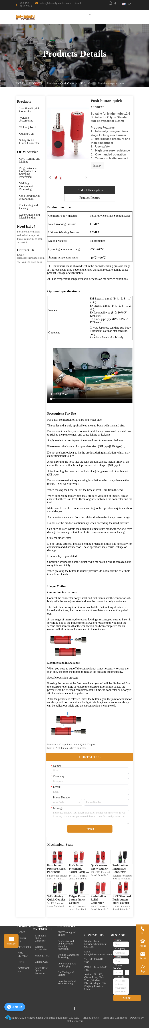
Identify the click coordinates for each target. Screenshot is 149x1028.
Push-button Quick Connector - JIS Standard (70, 83)
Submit (90, 828)
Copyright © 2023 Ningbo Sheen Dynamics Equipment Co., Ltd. (42, 1017)
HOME (20, 83)
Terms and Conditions (114, 1017)
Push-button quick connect (112, 83)
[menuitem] (90, 14)
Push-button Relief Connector (70, 748)
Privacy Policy (91, 1017)
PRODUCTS (35, 83)
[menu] (90, 14)
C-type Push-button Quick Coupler (77, 744)
